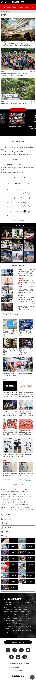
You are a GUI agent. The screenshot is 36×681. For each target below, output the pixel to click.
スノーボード (5, 499)
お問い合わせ (19, 670)
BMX (32, 7)
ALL (4, 7)
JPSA (3, 489)
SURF (15, 7)
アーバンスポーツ (18, 497)
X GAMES (19, 499)
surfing (13, 499)
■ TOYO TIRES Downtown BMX (11, 165)
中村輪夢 (16, 491)
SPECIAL (7, 532)
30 (28, 211)
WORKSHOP (8, 519)
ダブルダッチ (15, 504)
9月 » (28, 184)
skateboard (23, 491)
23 (28, 207)
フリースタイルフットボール (9, 502)
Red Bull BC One (6, 497)
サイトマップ (26, 667)
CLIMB (27, 7)
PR (7, 489)
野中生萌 (20, 489)
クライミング (24, 504)
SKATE (9, 7)
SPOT (6, 523)
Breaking (14, 494)
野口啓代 (21, 494)
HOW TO (7, 514)
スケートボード (14, 509)
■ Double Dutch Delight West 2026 (12, 152)
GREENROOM (5, 494)
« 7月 (7, 184)
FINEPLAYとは (11, 663)
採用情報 (26, 663)
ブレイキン (20, 507)
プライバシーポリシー (14, 667)
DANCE (21, 7)
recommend (29, 509)
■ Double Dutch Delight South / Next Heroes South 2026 (17, 148)
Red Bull (12, 507)
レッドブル (13, 489)
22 (25, 207)
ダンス (22, 502)
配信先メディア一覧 (18, 642)
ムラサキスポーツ (6, 491)
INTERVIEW (4, 507)
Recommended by (21, 480)
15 (25, 202)
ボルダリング (5, 504)
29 (25, 211)
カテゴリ (7, 536)
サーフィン (4, 509)
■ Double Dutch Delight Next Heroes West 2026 (16, 154)
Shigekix (27, 489)
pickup (22, 509)
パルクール (28, 497)
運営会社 (19, 663)
